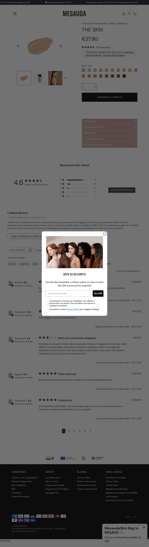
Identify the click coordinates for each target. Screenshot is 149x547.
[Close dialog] (105, 233)
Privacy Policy (73, 309)
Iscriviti (98, 293)
